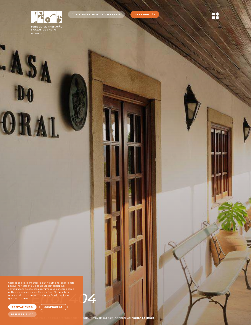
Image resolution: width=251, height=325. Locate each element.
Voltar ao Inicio (143, 318)
